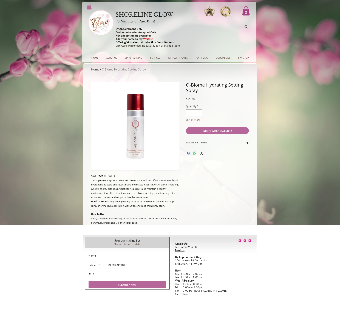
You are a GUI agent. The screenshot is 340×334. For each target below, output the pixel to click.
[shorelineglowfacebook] (239, 240)
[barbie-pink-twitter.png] (249, 240)
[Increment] (199, 113)
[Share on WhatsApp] (195, 153)
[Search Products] (246, 27)
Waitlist (148, 39)
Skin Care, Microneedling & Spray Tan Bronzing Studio (148, 45)
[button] (246, 11)
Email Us (180, 250)
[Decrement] (188, 113)
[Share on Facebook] (188, 153)
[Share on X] (202, 153)
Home (95, 69)
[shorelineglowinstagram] (244, 240)
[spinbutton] (194, 113)
